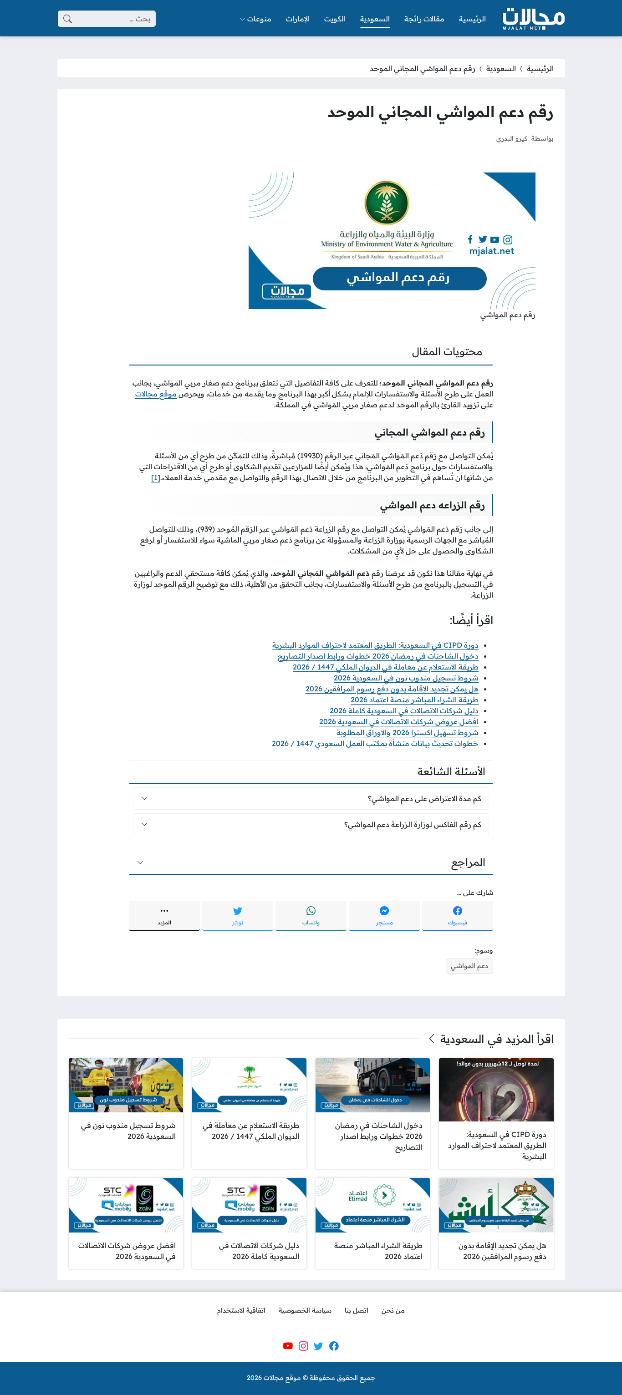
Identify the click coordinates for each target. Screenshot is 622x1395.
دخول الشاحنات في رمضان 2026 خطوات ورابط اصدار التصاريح (378, 655)
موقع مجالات (156, 393)
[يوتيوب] (287, 1345)
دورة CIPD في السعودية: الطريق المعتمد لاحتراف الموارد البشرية (375, 644)
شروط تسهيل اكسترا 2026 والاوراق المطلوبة (407, 732)
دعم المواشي (469, 966)
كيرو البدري (511, 138)
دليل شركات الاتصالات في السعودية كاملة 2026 (404, 710)
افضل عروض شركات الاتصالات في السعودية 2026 (399, 721)
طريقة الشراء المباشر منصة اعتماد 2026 (415, 699)
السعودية (501, 68)
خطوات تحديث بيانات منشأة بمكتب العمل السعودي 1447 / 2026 (375, 743)
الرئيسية (540, 68)
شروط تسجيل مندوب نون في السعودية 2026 (406, 677)
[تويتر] (318, 1345)
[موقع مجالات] (533, 18)
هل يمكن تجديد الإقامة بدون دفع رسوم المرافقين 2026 (392, 688)
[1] (155, 477)
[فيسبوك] (333, 1345)
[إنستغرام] (303, 1345)
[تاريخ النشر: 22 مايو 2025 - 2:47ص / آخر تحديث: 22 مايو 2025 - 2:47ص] (481, 138)
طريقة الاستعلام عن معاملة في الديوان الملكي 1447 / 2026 (386, 666)
